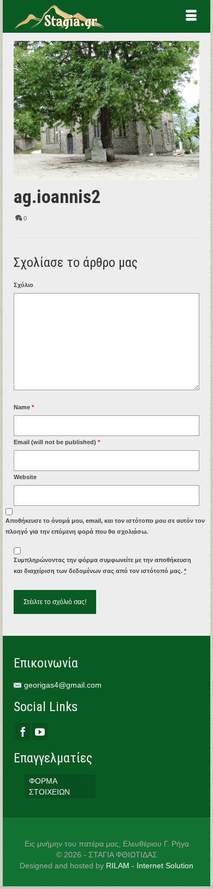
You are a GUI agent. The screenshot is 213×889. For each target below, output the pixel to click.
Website (25, 477)
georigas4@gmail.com (63, 685)
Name (24, 407)
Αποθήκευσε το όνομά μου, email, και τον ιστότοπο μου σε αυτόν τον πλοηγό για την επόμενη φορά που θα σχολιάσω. (105, 526)
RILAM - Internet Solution (149, 865)
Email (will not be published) (57, 442)
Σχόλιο (23, 285)
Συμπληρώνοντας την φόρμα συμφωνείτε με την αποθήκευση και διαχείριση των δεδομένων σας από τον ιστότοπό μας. (102, 565)
